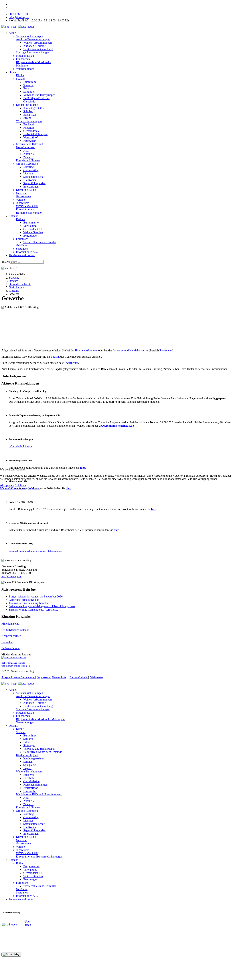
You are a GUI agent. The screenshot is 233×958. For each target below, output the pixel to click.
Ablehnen (20, 485)
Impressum (34, 488)
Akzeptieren (7, 485)
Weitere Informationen (13, 488)
